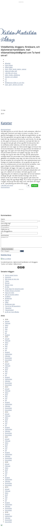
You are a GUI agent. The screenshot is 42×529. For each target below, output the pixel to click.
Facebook (4, 117)
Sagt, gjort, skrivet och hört (14, 85)
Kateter (6, 123)
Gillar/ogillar (9, 67)
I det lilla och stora (11, 73)
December (8, 360)
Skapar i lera (9, 285)
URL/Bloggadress (6, 231)
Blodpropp (8, 298)
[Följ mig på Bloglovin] (19, 268)
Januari (7, 321)
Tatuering (8, 308)
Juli (6, 333)
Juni (6, 331)
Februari (7, 323)
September (8, 354)
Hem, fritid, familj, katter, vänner (15, 69)
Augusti (7, 335)
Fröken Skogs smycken (12, 291)
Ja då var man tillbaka (12, 312)
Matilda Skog (6, 255)
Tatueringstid (9, 310)
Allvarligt (7, 63)
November (8, 358)
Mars (6, 325)
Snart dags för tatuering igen (14, 289)
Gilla (35, 186)
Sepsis (7, 300)
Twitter (2, 117)
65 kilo (7, 287)
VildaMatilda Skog (19, 36)
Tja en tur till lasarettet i (13, 306)
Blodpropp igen (10, 304)
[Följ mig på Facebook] (23, 268)
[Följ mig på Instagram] (21, 268)
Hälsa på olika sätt (11, 71)
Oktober (7, 356)
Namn (3, 219)
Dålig (6, 302)
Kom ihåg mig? (6, 223)
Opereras (8, 277)
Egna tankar (9, 65)
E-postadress (5, 225)
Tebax (7, 281)
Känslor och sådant (11, 77)
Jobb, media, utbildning (12, 75)
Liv (6, 79)
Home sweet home (11, 275)
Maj (6, 329)
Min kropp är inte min (12, 279)
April (6, 327)
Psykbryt (7, 296)
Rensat (7, 283)
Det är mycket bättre (12, 295)
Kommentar (5, 235)
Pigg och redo (9, 293)
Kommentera (5, 187)
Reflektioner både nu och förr (14, 83)
